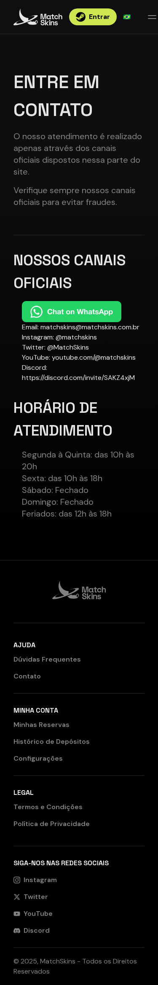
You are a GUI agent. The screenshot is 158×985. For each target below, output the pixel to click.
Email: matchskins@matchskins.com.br (80, 327)
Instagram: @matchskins (59, 337)
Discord (37, 930)
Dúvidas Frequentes (47, 659)
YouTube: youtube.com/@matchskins (79, 357)
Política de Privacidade (51, 823)
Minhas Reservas (41, 724)
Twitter (36, 896)
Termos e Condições (48, 806)
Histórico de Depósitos (51, 741)
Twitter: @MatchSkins (55, 347)
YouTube (38, 913)
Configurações (38, 758)
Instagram (40, 879)
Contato (27, 676)
